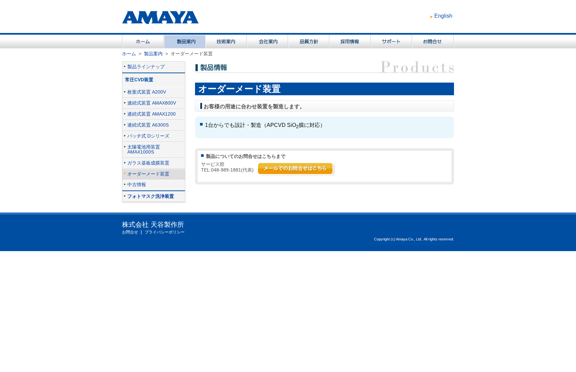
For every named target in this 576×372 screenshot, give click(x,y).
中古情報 (136, 184)
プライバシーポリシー (165, 232)
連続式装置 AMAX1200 (151, 114)
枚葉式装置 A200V (146, 92)
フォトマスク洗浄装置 (150, 196)
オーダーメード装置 (148, 174)
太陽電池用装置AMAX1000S (143, 150)
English (443, 16)
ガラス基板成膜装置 (148, 163)
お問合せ (130, 232)
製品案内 (153, 53)
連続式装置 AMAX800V (151, 103)
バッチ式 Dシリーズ (148, 136)
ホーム (129, 53)
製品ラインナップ (146, 66)
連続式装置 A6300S (148, 125)
